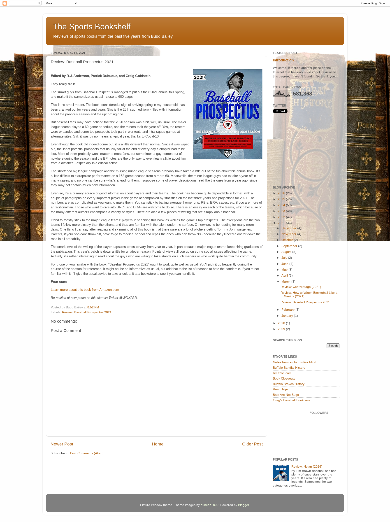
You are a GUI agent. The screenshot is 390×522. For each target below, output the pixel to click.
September (289, 246)
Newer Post (62, 444)
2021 (282, 223)
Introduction (283, 60)
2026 (282, 193)
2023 (282, 211)
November (289, 234)
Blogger (243, 505)
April (285, 275)
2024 (282, 205)
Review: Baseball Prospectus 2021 (86, 312)
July (284, 257)
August (286, 252)
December (289, 228)
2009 (282, 329)
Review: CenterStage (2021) (301, 287)
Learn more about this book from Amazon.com (85, 289)
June (285, 264)
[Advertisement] (307, 149)
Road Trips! (281, 389)
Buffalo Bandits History (289, 367)
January (287, 315)
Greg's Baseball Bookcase (291, 400)
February (288, 309)
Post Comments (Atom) (87, 453)
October (287, 240)
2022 (282, 217)
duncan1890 (209, 505)
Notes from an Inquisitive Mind (294, 362)
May (284, 269)
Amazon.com (282, 373)
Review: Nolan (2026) (306, 466)
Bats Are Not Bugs (286, 394)
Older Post (252, 444)
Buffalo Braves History (288, 384)
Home (158, 444)
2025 (282, 199)
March (286, 281)
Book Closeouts (284, 378)
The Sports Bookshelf (91, 26)
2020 (282, 323)
